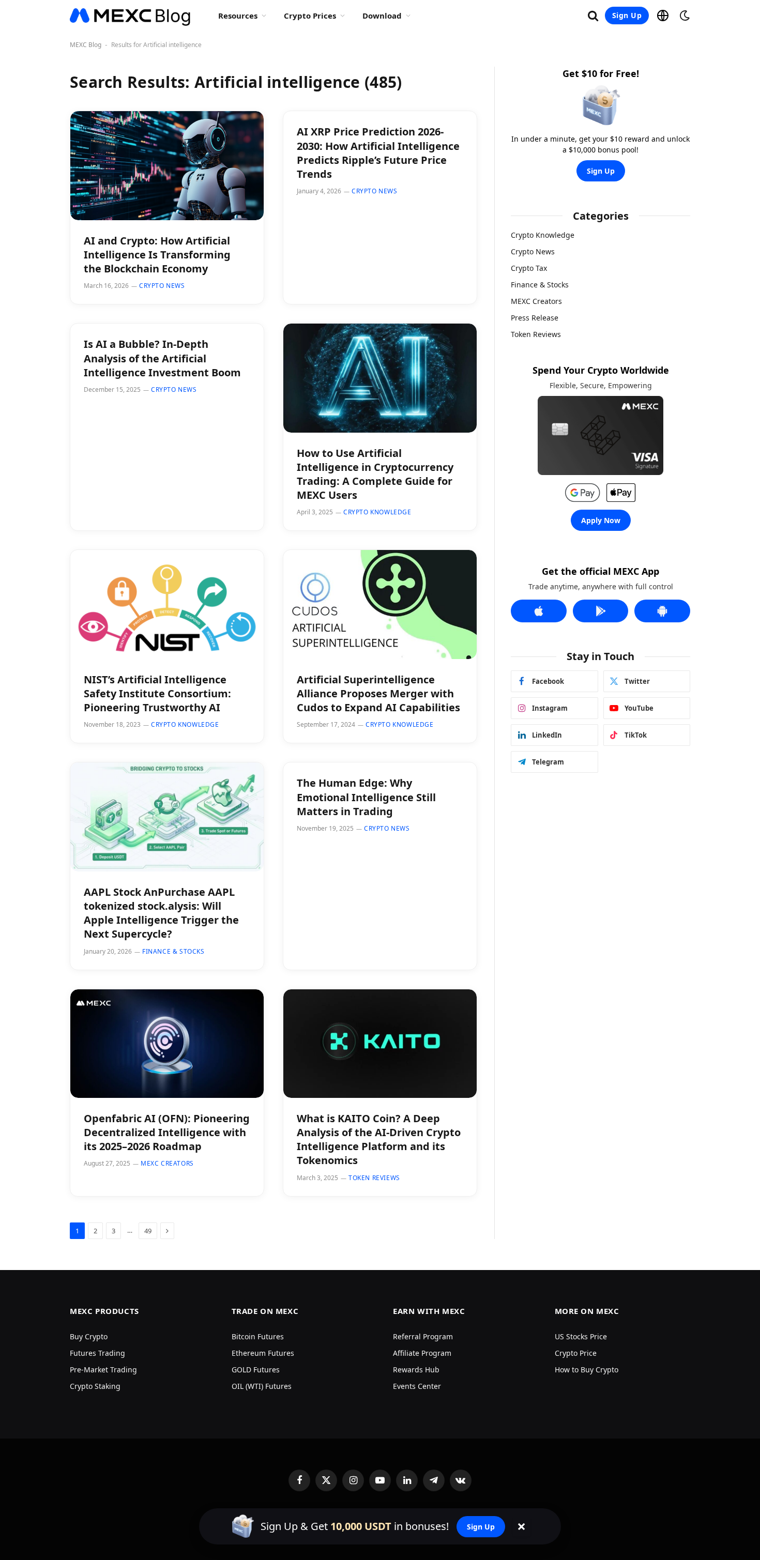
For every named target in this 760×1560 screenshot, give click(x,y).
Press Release (534, 318)
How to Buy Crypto (586, 1369)
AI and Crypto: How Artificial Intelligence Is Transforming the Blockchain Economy (157, 255)
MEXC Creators (167, 1163)
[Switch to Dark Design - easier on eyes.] (683, 15)
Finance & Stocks (173, 951)
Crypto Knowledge (377, 512)
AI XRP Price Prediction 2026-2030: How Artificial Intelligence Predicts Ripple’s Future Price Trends (378, 153)
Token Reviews (374, 1177)
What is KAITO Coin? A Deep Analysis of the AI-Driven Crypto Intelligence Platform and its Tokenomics (379, 1139)
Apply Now (600, 520)
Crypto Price (576, 1353)
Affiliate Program (422, 1353)
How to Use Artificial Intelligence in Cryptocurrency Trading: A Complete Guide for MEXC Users (375, 474)
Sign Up (627, 15)
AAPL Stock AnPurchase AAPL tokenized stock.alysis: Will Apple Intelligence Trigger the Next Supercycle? (161, 913)
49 (147, 1230)
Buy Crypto (89, 1336)
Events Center (417, 1386)
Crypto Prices (310, 15)
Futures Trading (97, 1353)
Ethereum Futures (263, 1353)
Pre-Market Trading (103, 1369)
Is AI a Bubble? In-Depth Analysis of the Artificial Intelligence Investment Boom (162, 358)
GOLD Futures (256, 1369)
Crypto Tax (529, 268)
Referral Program (423, 1336)
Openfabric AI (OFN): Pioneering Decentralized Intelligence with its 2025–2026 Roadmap (167, 1132)
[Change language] (663, 15)
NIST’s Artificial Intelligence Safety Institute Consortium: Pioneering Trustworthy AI (157, 693)
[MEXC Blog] (130, 15)
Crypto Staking (95, 1386)
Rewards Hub (416, 1369)
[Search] (593, 15)
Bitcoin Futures (258, 1336)
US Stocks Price (581, 1336)
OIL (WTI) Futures (262, 1386)
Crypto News (162, 285)
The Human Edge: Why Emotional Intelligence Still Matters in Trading (366, 797)
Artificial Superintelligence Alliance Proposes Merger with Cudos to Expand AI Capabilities (378, 693)
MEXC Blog (85, 44)
